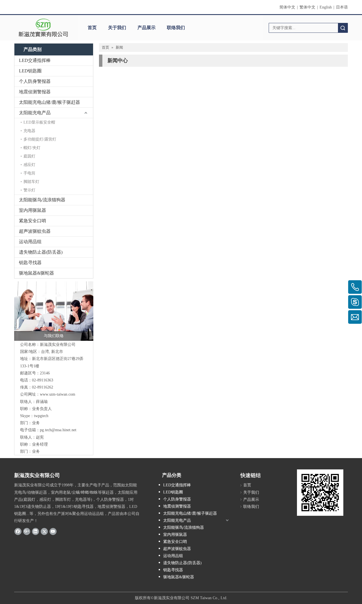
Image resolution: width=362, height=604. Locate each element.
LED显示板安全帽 (39, 122)
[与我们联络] (53, 311)
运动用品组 (30, 241)
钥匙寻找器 (30, 262)
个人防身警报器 (35, 81)
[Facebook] (17, 531)
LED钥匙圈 (30, 70)
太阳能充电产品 (35, 112)
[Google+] (26, 531)
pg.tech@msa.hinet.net (58, 430)
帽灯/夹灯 (31, 148)
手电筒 (29, 173)
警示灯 (29, 190)
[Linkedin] (35, 531)
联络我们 (176, 27)
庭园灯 (29, 156)
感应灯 (29, 165)
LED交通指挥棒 (35, 60)
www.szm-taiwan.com (57, 394)
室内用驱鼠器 (32, 210)
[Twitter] (44, 531)
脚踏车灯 (31, 182)
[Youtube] (53, 531)
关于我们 (117, 27)
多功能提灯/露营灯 (39, 139)
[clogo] (43, 28)
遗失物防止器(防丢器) (41, 252)
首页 (92, 27)
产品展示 (146, 27)
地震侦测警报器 (35, 91)
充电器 (29, 131)
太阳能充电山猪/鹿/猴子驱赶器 (49, 102)
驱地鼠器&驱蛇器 (36, 273)
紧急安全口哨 (32, 220)
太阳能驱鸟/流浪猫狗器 (42, 199)
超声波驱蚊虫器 (35, 231)
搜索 (343, 28)
